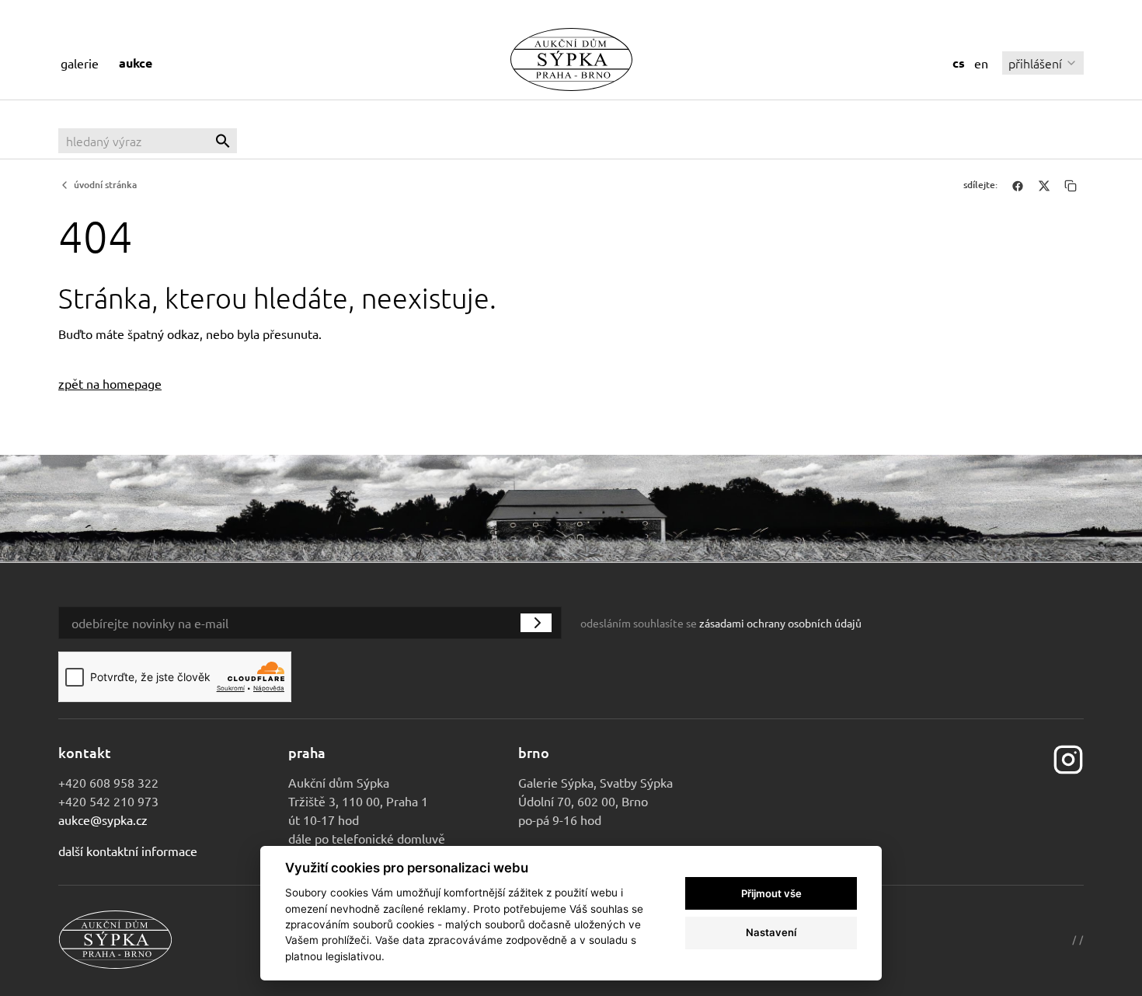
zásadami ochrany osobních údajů (780, 623)
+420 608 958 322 (108, 782)
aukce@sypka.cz (103, 819)
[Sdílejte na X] (1044, 185)
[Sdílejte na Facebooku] (1017, 185)
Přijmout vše (771, 893)
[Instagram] (1068, 757)
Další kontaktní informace (127, 850)
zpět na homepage (110, 383)
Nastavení (771, 932)
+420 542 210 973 (108, 801)
